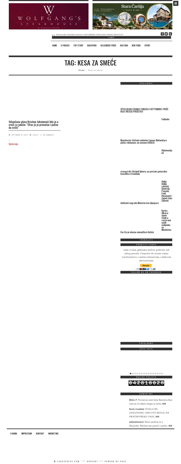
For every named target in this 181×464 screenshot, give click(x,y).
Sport (147, 45)
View (164, 403)
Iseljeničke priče (108, 45)
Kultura (124, 45)
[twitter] (166, 34)
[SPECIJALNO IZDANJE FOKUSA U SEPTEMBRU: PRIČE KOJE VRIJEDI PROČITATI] (140, 97)
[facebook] (162, 34)
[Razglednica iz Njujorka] (146, 362)
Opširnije (13, 144)
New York (136, 45)
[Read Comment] (123, 401)
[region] (49, 16)
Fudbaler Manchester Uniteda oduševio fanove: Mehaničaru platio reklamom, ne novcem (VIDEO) (94, 34)
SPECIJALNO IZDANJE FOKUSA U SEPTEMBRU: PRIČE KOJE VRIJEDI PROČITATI (144, 110)
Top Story (78, 45)
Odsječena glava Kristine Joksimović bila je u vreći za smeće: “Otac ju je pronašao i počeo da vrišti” (33, 125)
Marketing (53, 433)
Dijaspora (92, 45)
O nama (13, 433)
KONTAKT (92, 461)
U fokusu (65, 45)
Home (54, 45)
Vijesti (35, 135)
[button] (49, 16)
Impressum (26, 433)
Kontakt (40, 433)
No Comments (48, 135)
